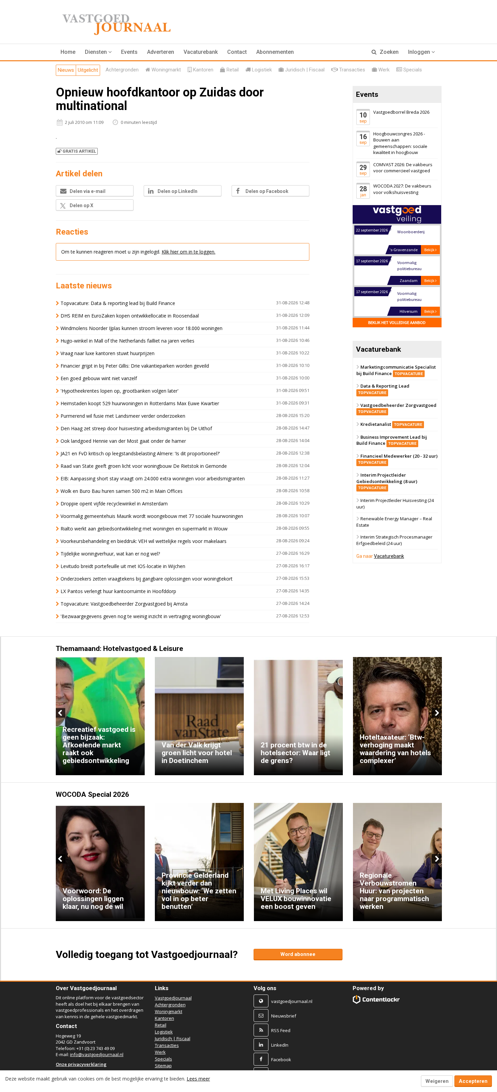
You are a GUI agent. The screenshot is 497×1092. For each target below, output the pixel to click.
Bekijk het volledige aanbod (397, 322)
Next (436, 713)
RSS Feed (280, 1030)
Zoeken (388, 52)
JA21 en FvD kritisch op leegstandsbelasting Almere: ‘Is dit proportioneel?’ (140, 453)
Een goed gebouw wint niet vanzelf (99, 378)
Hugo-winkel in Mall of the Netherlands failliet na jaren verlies (127, 340)
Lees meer (198, 1078)
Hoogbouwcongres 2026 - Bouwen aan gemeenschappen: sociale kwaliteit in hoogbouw (400, 143)
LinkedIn (279, 1045)
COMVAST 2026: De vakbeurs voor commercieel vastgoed (402, 167)
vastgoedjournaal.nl (291, 1001)
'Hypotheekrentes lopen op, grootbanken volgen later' (120, 391)
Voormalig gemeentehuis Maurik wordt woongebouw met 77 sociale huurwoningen (152, 516)
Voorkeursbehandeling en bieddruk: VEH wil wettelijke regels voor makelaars (144, 541)
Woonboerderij (410, 231)
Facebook (281, 1059)
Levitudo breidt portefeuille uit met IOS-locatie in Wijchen (123, 566)
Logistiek (164, 1032)
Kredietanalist (391, 424)
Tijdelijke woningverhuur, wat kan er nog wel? (110, 553)
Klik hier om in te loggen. (188, 251)
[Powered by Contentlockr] (376, 999)
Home (68, 52)
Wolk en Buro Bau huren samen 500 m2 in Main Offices (122, 491)
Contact (237, 52)
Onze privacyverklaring (81, 1064)
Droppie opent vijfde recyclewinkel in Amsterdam (114, 503)
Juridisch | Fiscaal (172, 1038)
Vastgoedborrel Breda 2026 (401, 112)
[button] (98, 52)
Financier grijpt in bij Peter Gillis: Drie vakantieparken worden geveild (135, 366)
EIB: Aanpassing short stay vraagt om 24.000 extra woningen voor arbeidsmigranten (153, 478)
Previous (60, 713)
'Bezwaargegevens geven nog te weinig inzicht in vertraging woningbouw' (141, 616)
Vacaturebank (201, 52)
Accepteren (473, 1081)
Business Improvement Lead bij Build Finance (391, 440)
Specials (163, 1059)
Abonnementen (275, 52)
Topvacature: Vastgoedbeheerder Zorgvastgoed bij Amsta (124, 603)
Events (129, 52)
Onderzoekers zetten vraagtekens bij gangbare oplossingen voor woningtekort (147, 578)
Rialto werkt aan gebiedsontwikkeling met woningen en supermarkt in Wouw (144, 528)
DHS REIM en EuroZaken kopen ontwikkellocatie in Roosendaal (130, 315)
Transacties (167, 1045)
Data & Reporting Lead (383, 389)
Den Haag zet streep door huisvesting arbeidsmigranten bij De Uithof (136, 428)
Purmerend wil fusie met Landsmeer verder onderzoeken (123, 416)
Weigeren (437, 1081)
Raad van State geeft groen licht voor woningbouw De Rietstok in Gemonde (144, 466)
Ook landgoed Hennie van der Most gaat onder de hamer (123, 441)
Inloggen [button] (419, 52)
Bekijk (429, 249)
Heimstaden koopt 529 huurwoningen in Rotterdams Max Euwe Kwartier (140, 403)
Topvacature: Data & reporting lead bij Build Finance (118, 303)
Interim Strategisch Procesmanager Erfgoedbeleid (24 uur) (394, 540)
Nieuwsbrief (283, 1016)
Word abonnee (297, 954)
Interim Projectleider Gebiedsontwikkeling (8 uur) (386, 481)
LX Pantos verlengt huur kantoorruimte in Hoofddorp (118, 591)
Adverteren (160, 52)
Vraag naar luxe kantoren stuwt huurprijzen (108, 353)
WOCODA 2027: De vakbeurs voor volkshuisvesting (402, 189)
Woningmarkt (168, 1011)
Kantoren (164, 1018)
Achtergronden (170, 1005)
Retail (160, 1025)
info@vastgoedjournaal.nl (96, 1054)
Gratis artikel (79, 151)
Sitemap (163, 1066)
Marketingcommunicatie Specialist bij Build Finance (396, 370)
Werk (160, 1052)
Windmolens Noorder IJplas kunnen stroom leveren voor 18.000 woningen (141, 328)
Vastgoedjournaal (173, 998)
